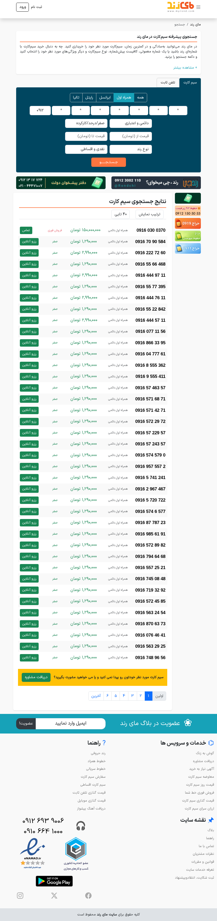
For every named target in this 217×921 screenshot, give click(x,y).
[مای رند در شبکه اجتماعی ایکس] (54, 895)
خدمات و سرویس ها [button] (187, 743)
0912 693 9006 (43, 821)
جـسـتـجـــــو (109, 162)
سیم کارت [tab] (190, 82)
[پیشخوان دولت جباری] (188, 198)
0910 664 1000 (43, 831)
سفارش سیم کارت (93, 776)
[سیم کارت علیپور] (188, 210)
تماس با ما (206, 846)
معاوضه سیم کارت (201, 776)
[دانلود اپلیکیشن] (54, 881)
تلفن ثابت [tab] (168, 82)
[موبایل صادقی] (188, 223)
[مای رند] (181, 7)
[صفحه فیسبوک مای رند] (88, 895)
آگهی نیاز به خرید (201, 768)
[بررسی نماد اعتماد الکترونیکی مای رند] (32, 853)
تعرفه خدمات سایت (200, 869)
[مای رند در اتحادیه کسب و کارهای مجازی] (76, 853)
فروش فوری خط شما (199, 792)
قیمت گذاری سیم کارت (198, 800)
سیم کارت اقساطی (93, 784)
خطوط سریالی (96, 768)
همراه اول (124, 97)
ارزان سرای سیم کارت (199, 808)
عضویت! (26, 723)
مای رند (195, 24)
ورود (22, 7)
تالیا (76, 97)
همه (140, 97)
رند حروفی (98, 753)
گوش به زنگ (205, 753)
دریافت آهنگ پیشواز (91, 808)
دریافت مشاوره (36, 677)
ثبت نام (36, 7)
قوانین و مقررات (202, 861)
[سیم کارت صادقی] (188, 248)
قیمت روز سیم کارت (200, 784)
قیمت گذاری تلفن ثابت (89, 792)
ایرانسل (105, 97)
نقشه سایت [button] (197, 820)
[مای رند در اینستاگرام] (20, 895)
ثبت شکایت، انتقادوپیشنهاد (194, 877)
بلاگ (210, 830)
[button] (108, 67)
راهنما (210, 838)
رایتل (89, 97)
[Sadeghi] (156, 182)
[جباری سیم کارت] (61, 182)
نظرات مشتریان (203, 853)
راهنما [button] (97, 743)
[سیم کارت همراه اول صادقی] (188, 236)
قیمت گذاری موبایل (92, 800)
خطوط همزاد (97, 761)
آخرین (96, 696)
